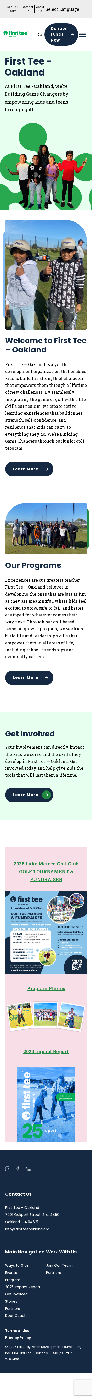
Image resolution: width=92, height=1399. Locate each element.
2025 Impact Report (46, 1051)
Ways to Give (17, 1265)
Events (11, 1272)
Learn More (25, 469)
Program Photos (46, 988)
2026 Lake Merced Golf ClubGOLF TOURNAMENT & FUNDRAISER (46, 871)
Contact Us (27, 9)
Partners (12, 1308)
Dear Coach (16, 1315)
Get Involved (16, 1294)
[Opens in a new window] (20, 34)
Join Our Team (12, 9)
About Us (40, 9)
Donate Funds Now (59, 34)
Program (12, 1279)
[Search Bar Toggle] (40, 34)
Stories (11, 1301)
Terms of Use (17, 1330)
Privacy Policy (18, 1337)
